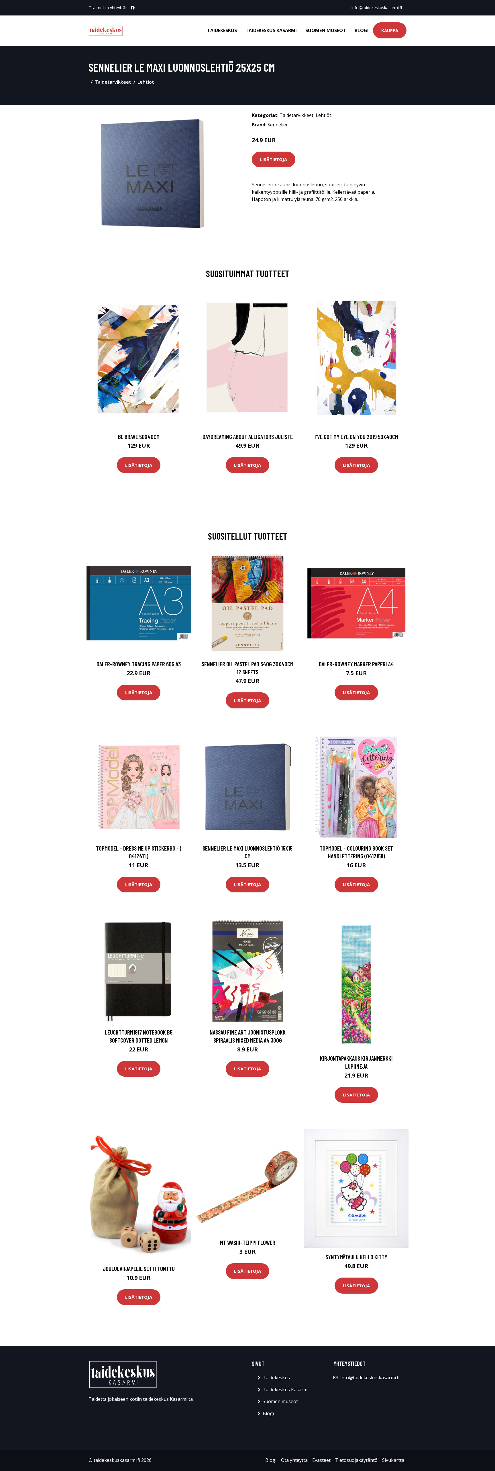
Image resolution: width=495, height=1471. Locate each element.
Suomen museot (325, 30)
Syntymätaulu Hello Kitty (356, 1256)
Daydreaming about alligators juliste (248, 436)
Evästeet (321, 1460)
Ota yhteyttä (294, 1460)
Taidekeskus (222, 30)
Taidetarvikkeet (113, 82)
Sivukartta (393, 1460)
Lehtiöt (146, 82)
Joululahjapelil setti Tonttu (139, 1268)
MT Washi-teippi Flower (247, 1242)
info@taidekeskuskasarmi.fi (376, 7)
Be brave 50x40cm (139, 436)
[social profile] (132, 7)
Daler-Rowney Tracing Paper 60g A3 (139, 663)
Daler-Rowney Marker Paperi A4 (356, 663)
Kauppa (389, 30)
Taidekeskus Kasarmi (271, 30)
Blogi (362, 30)
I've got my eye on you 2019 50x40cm (356, 436)
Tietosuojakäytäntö (356, 1460)
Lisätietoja (273, 159)
